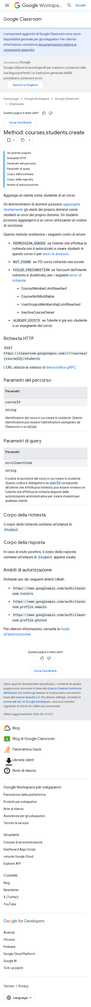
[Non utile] (50, 113)
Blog (7, 883)
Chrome (9, 939)
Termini (9, 986)
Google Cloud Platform (19, 954)
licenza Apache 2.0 (28, 697)
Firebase (9, 946)
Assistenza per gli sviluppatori (24, 816)
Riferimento (16, 104)
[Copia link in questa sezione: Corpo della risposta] (49, 543)
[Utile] (44, 113)
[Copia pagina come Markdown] (23, 140)
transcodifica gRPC (61, 367)
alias (32, 426)
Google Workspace (36, 98)
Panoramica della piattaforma (25, 794)
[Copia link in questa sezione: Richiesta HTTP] (38, 339)
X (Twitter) (11, 897)
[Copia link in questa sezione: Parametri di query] (45, 441)
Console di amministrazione (23, 842)
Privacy (23, 986)
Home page (11, 98)
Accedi (81, 5)
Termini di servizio (16, 823)
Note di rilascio (14, 809)
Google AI (10, 961)
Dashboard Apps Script (20, 849)
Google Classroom (23, 19)
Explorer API (12, 863)
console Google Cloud (18, 856)
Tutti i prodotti (13, 968)
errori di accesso (56, 254)
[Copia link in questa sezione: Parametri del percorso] (55, 380)
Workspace (51, 5)
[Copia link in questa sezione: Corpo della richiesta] (50, 515)
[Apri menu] (7, 5)
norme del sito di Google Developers (27, 701)
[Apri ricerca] (69, 5)
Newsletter (11, 890)
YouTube (10, 904)
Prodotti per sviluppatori (20, 802)
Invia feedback (20, 122)
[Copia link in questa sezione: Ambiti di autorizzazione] (56, 570)
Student (11, 530)
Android (9, 932)
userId (55, 483)
